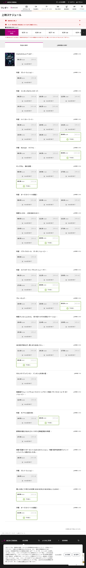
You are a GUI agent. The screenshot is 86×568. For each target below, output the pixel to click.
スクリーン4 (55, 418)
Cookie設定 (58, 554)
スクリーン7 (33, 360)
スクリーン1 (55, 238)
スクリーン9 (33, 181)
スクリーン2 (33, 494)
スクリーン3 (77, 134)
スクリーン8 (33, 512)
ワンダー (14, 533)
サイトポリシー (23, 561)
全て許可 (76, 554)
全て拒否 (67, 554)
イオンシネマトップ (6, 533)
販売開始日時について (12, 27)
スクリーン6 (77, 303)
